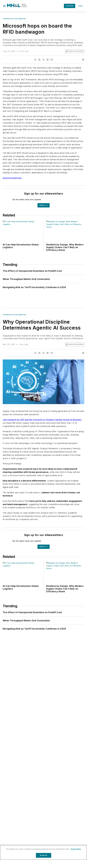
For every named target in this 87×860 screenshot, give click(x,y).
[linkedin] (39, 59)
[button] (4, 6)
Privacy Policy (76, 849)
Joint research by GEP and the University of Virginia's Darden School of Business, (42, 419)
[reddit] (47, 59)
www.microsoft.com (12, 178)
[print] (83, 59)
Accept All (43, 855)
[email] (52, 59)
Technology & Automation (14, 19)
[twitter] (43, 59)
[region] (43, 852)
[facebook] (35, 59)
